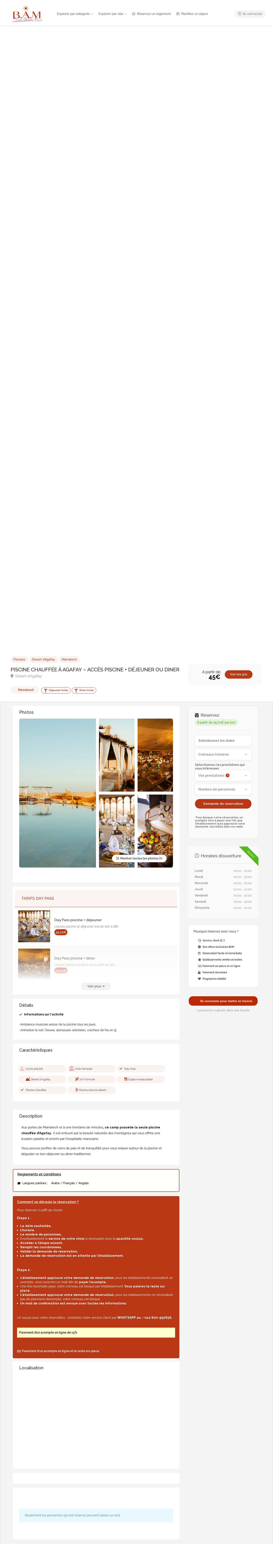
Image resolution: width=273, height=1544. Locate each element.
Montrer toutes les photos (139, 858)
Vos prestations (213, 775)
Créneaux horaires (213, 754)
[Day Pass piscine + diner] (36, 965)
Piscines (19, 659)
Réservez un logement (153, 14)
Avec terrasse (83, 1068)
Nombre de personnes (216, 789)
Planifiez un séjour (194, 14)
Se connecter (252, 14)
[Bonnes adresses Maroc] (27, 14)
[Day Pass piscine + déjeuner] (36, 926)
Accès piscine (34, 1068)
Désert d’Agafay (43, 659)
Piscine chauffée (36, 1090)
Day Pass (130, 1068)
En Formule (87, 1079)
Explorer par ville (111, 14)
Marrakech (69, 659)
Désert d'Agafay (28, 676)
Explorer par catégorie (73, 14)
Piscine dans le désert (92, 1090)
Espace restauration (140, 1079)
